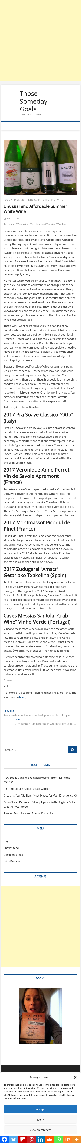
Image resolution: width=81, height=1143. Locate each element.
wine (60, 199)
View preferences (40, 1130)
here (22, 697)
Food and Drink (14, 199)
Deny (40, 1119)
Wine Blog (61, 224)
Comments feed (13, 854)
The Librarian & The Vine (40, 199)
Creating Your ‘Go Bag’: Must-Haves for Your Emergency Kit (40, 795)
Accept (40, 1109)
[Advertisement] (40, 40)
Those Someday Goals (33, 101)
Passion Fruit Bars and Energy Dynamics (28, 813)
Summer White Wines (18, 224)
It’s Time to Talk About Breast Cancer (27, 788)
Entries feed (11, 847)
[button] (75, 1077)
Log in (7, 841)
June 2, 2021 (12, 218)
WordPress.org (13, 861)
